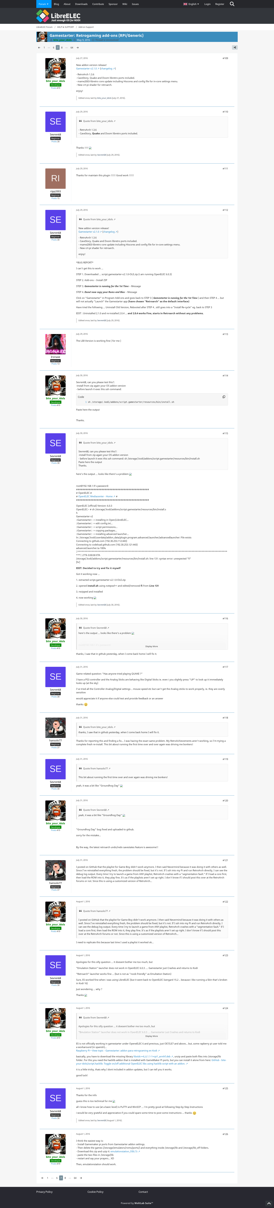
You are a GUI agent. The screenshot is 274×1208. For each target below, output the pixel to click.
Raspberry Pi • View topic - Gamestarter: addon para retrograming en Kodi (116, 1050)
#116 (225, 618)
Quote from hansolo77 (95, 768)
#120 (225, 800)
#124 (225, 1008)
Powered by (137, 1203)
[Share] (235, 47)
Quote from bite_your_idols (98, 121)
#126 (225, 1134)
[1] (83, 402)
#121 (225, 860)
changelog (106, 68)
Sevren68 (101, 154)
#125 (225, 1088)
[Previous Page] (39, 47)
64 (72, 47)
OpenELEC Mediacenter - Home (95, 496)
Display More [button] (151, 646)
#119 (225, 759)
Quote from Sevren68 (95, 627)
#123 (225, 955)
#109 (225, 58)
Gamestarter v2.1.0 (86, 68)
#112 (225, 209)
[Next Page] (77, 47)
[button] (191, 4)
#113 (225, 334)
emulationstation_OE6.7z (124, 1151)
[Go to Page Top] (268, 1203)
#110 (225, 111)
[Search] (232, 4)
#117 (225, 666)
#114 (225, 375)
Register (219, 4)
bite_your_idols (104, 98)
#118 (225, 717)
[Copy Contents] (224, 397)
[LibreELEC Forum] (137, 16)
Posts (53, 88)
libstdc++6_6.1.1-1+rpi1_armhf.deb (152, 1056)
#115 (225, 433)
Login (207, 4)
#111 (225, 168)
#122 (225, 901)
